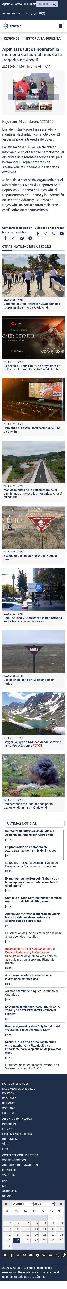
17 (10, 1234)
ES (27, 13)
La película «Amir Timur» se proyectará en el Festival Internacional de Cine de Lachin (32, 367)
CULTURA (8, 1113)
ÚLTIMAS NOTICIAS (22, 823)
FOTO (5, 1149)
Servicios (9, 1170)
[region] (35, 949)
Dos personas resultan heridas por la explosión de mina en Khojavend (28, 805)
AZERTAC (47, 122)
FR (23, 13)
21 (44, 1234)
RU (8, 13)
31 (10, 1245)
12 (27, 1229)
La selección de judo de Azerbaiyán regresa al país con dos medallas (33, 934)
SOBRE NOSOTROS (14, 1160)
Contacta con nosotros (20, 1155)
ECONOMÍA (9, 1098)
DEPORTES (9, 1124)
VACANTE (8, 1175)
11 (18, 1229)
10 (10, 1229)
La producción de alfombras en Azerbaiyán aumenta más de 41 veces (30, 848)
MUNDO (7, 1129)
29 (53, 1240)
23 (61, 1234)
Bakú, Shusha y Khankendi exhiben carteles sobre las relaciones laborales (33, 619)
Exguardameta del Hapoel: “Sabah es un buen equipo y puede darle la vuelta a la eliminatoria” (32, 882)
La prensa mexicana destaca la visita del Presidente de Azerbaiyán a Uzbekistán (31, 864)
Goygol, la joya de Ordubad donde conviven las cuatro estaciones (32, 743)
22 (53, 1234)
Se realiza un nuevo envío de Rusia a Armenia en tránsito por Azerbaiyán (29, 832)
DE (18, 13)
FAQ (4, 1181)
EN (13, 13)
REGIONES (11, 38)
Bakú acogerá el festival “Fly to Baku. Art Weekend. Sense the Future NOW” (32, 1028)
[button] (33, 86)
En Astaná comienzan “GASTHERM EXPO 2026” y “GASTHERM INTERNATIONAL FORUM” (32, 1010)
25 (18, 1240)
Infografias (10, 1139)
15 (53, 1229)
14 (44, 1229)
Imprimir (32, 66)
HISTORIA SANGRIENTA (43, 38)
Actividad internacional (20, 1165)
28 (44, 1240)
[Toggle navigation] (59, 26)
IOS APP (7, 1196)
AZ (3, 13)
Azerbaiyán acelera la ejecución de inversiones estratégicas (28, 976)
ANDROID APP (11, 1191)
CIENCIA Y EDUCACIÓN (17, 1119)
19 (27, 1234)
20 (36, 1234)
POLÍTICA (8, 1093)
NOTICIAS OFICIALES (15, 1083)
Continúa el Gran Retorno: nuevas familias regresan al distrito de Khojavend (32, 305)
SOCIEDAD (9, 1108)
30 (61, 1240)
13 (36, 1229)
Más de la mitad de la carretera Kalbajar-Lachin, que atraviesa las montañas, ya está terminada (33, 493)
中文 (42, 13)
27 (36, 1240)
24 (10, 1240)
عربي (33, 13)
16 (61, 1229)
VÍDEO (6, 1144)
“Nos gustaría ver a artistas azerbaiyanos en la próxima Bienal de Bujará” (31, 956)
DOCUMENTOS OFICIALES (18, 1088)
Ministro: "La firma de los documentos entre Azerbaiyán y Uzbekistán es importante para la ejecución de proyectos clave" (33, 1047)
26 (27, 1240)
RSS (4, 1186)
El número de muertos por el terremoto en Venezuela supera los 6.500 (32, 1066)
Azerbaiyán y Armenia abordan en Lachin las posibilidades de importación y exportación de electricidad (33, 917)
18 (18, 1234)
